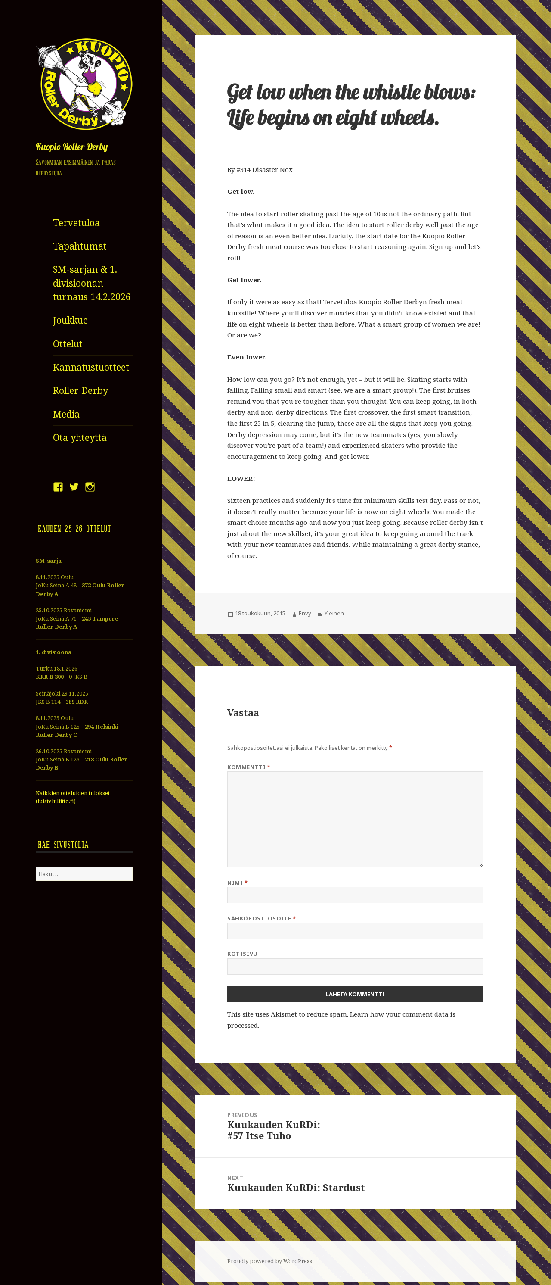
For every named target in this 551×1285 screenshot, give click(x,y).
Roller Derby (80, 390)
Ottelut (68, 343)
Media (66, 414)
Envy (305, 613)
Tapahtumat (80, 246)
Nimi (237, 882)
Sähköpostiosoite (261, 918)
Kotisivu (242, 954)
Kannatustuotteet (91, 367)
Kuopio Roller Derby (72, 147)
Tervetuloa (76, 222)
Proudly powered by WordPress (269, 1261)
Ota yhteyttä (80, 437)
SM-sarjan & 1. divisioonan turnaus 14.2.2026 (92, 283)
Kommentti (248, 767)
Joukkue (70, 320)
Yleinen (334, 613)
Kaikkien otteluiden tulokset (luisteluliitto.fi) (73, 797)
